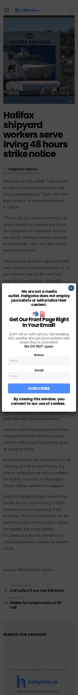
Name (39, 355)
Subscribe (39, 388)
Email (39, 370)
